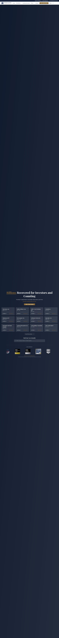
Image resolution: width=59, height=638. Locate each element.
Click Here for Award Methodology (29, 355)
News (32, 3)
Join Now (4, 313)
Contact (36, 3)
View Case (11, 313)
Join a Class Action (44, 3)
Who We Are (18, 3)
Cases (14, 3)
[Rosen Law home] (6, 3)
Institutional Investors (26, 3)
